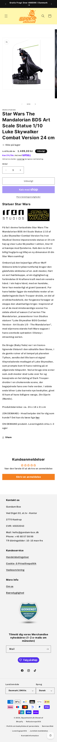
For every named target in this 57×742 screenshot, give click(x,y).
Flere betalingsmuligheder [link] (28, 197)
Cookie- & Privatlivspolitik (21, 563)
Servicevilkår (47, 726)
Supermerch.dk (28, 718)
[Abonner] (47, 649)
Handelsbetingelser (17, 557)
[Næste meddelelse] (51, 4)
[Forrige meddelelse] (5, 4)
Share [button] (8, 437)
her (38, 417)
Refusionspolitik (33, 721)
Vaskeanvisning (15, 570)
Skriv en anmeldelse (28, 477)
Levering (20, 159)
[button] (6, 16)
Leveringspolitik (19, 731)
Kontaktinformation (30, 736)
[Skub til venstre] (22, 104)
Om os (9, 586)
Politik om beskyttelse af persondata (23, 726)
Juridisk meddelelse (39, 731)
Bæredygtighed (15, 593)
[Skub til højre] (35, 104)
